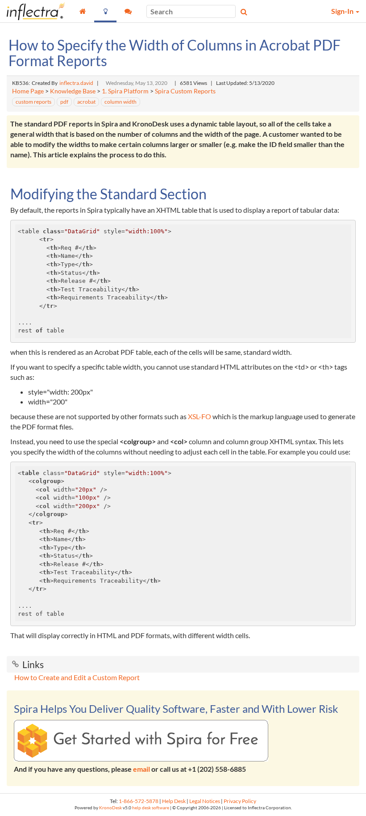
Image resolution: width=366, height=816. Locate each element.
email (141, 769)
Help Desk (174, 801)
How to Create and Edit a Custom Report (77, 677)
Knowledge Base (73, 91)
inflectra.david (76, 83)
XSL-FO (199, 416)
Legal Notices (204, 801)
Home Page (28, 91)
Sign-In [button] (343, 11)
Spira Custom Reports (185, 91)
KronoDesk (110, 807)
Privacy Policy (240, 801)
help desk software (150, 807)
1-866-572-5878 (138, 801)
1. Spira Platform (125, 91)
